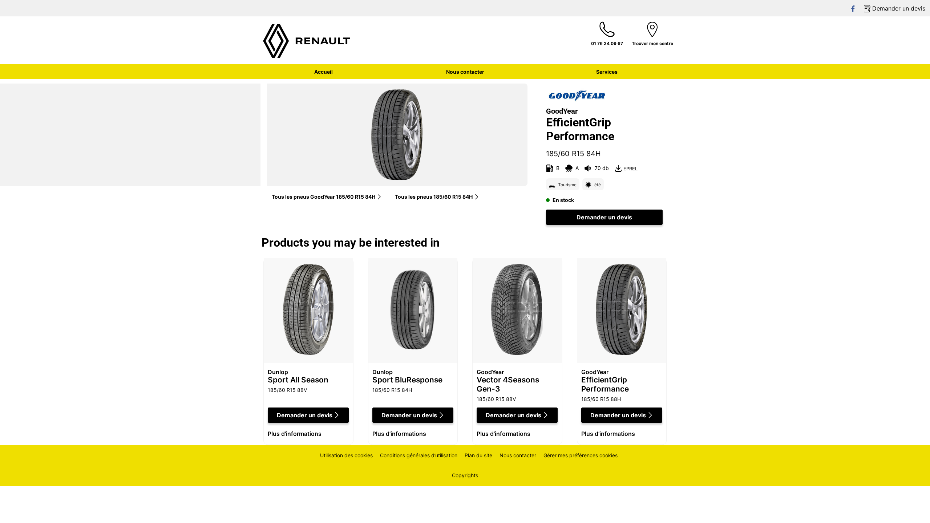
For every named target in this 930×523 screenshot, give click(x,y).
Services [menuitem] (607, 72)
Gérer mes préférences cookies (580, 455)
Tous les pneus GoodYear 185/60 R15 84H (323, 197)
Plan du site (478, 455)
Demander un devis (604, 217)
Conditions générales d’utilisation (418, 455)
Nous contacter (518, 455)
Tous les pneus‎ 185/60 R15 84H (434, 197)
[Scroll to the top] (911, 507)
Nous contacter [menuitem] (465, 72)
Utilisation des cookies (346, 455)
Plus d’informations (295, 433)
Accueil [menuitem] (323, 72)
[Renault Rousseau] (306, 40)
